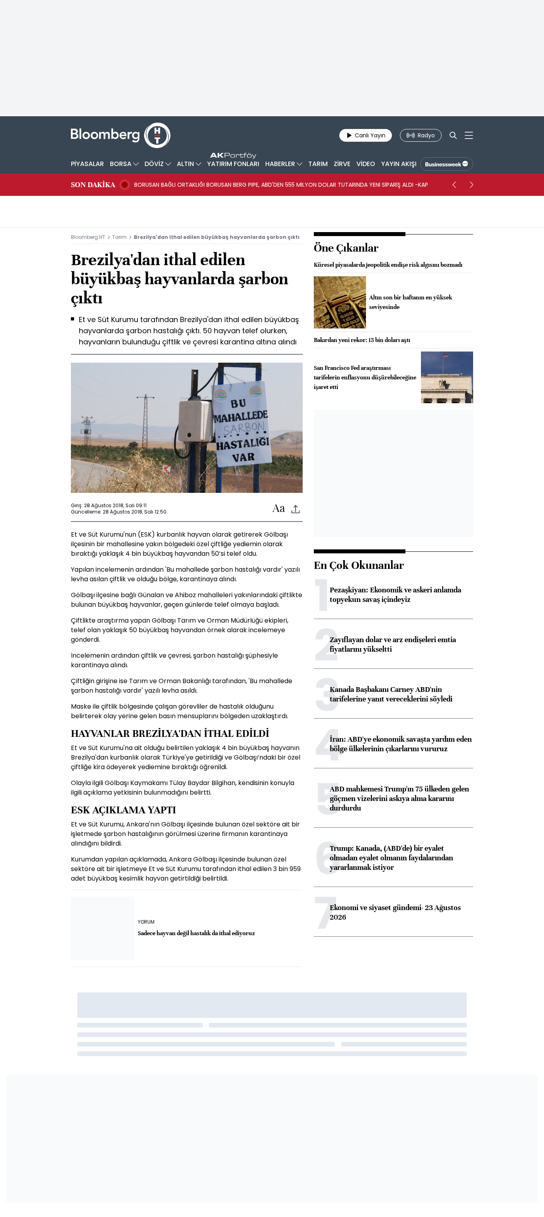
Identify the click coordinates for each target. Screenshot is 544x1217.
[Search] (453, 135)
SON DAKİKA (93, 185)
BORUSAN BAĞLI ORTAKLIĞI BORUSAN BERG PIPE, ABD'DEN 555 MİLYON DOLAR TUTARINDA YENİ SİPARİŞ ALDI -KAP (281, 185)
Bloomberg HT (88, 237)
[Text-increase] (278, 508)
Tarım (119, 237)
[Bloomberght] (120, 135)
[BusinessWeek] (446, 164)
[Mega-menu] (469, 135)
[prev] (454, 184)
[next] (471, 184)
